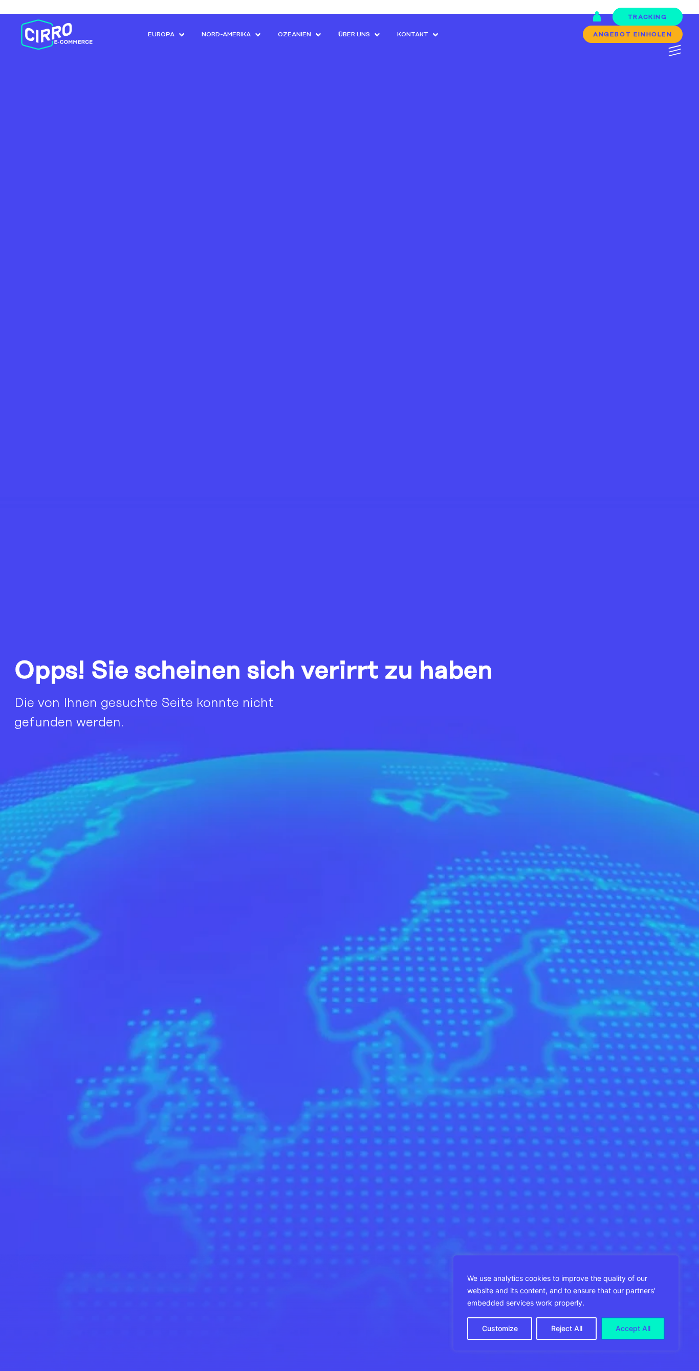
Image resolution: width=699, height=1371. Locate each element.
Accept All (633, 1328)
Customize (500, 1328)
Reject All (566, 1328)
